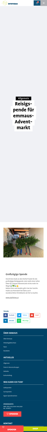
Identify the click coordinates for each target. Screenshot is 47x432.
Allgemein (23, 98)
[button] (9, 315)
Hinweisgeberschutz (9, 343)
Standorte (6, 351)
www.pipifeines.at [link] (12, 298)
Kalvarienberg (7, 375)
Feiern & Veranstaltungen (11, 367)
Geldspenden (7, 388)
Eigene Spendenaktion (10, 396)
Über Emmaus (7, 339)
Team (5, 347)
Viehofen (6, 371)
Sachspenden (7, 392)
